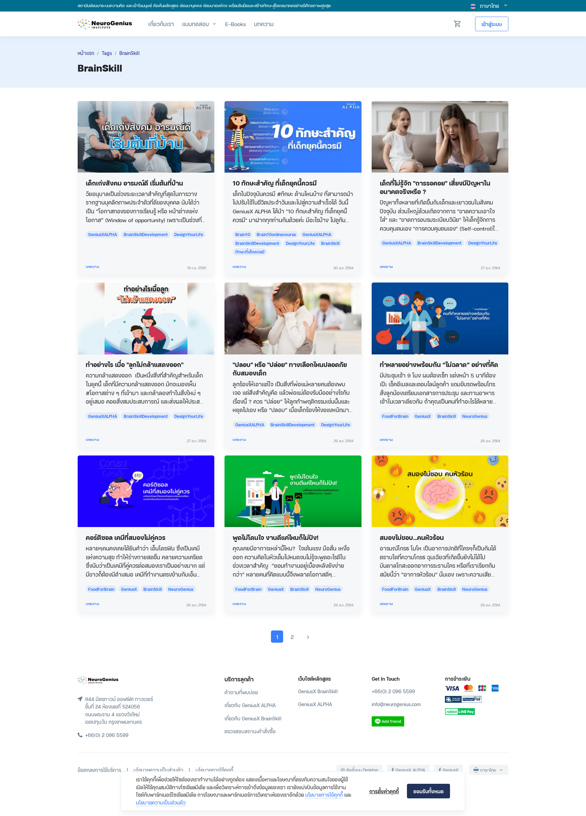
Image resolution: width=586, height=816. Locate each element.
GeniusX (449, 770)
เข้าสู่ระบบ (492, 23)
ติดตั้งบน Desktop (361, 770)
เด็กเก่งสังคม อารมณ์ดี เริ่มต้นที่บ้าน (134, 182)
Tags (107, 52)
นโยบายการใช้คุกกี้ (324, 794)
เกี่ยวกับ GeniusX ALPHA (250, 704)
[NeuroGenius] (105, 24)
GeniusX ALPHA (315, 703)
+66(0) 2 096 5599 (393, 691)
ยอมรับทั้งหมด (428, 791)
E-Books (235, 24)
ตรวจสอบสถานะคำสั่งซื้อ (250, 731)
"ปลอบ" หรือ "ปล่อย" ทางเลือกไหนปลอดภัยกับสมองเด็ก (290, 368)
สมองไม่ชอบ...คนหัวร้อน (412, 537)
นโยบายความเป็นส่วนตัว (160, 802)
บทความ (264, 24)
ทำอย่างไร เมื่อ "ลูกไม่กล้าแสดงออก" (134, 364)
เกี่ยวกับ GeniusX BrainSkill (252, 718)
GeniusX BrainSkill (318, 691)
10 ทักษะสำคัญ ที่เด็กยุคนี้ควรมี (275, 182)
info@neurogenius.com (396, 703)
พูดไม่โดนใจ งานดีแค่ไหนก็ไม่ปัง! (275, 537)
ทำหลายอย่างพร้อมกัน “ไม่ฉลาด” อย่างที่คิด (439, 364)
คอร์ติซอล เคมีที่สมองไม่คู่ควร (125, 537)
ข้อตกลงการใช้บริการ (99, 769)
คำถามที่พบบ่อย (241, 692)
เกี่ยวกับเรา (161, 24)
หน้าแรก (86, 52)
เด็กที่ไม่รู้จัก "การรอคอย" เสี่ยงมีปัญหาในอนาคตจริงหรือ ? (435, 186)
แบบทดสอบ (195, 24)
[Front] (98, 679)
